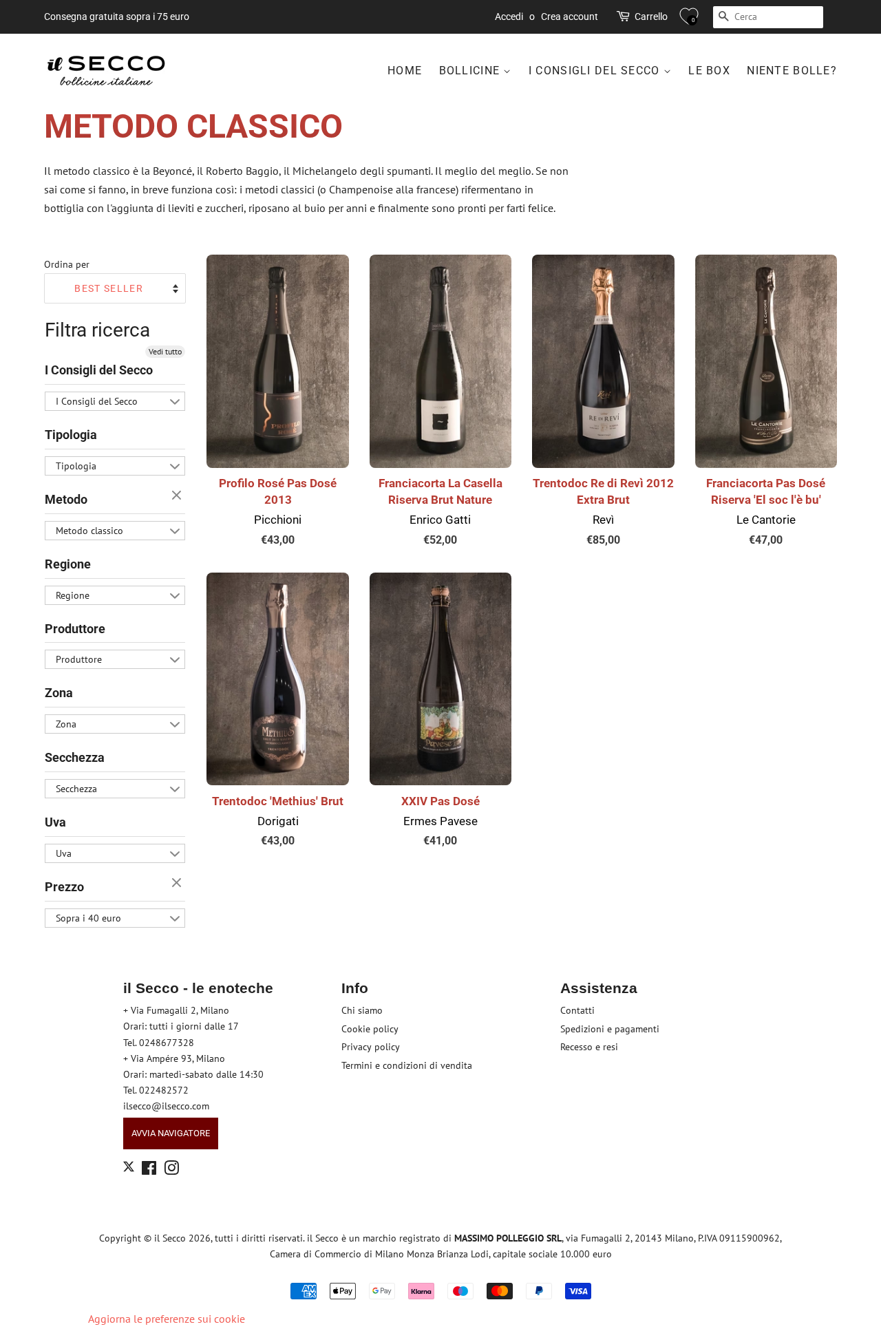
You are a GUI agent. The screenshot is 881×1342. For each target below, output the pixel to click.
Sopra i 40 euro (88, 918)
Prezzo (64, 887)
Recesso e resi (589, 1047)
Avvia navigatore (170, 1133)
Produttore (75, 628)
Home (405, 70)
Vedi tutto (165, 351)
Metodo (66, 499)
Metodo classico (89, 530)
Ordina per (66, 263)
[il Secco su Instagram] (171, 1170)
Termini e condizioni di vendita (406, 1065)
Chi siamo (362, 1010)
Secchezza (75, 757)
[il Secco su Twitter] (128, 1168)
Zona (59, 692)
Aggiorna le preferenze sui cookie (166, 1318)
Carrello (651, 16)
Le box (709, 70)
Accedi (509, 16)
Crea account (569, 16)
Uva (55, 822)
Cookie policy (370, 1029)
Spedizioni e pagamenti (609, 1029)
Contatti (577, 1010)
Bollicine (471, 70)
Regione (68, 564)
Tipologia (71, 434)
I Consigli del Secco (596, 70)
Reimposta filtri (178, 496)
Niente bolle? (792, 70)
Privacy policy (370, 1047)
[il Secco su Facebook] (149, 1170)
